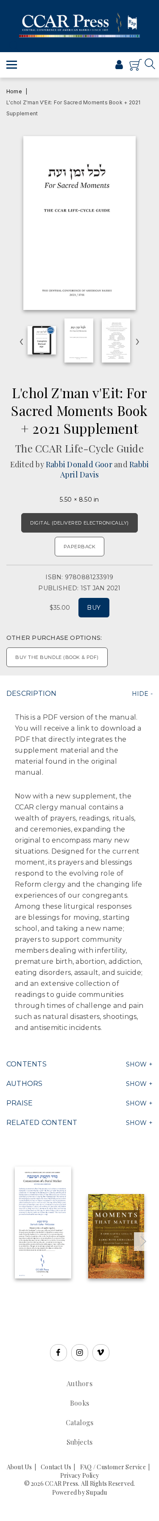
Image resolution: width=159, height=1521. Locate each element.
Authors (24, 1084)
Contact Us (56, 1467)
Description (31, 693)
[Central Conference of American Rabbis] (91, 68)
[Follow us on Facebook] (58, 1352)
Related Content (41, 1123)
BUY (94, 607)
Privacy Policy (79, 1475)
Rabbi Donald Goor (79, 464)
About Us (19, 1467)
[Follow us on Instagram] (79, 1352)
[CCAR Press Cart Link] (135, 68)
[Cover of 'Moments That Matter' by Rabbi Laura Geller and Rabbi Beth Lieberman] (116, 1236)
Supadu (96, 1492)
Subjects (80, 1441)
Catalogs (80, 1422)
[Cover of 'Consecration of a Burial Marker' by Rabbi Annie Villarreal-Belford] (43, 1222)
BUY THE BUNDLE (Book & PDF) (57, 657)
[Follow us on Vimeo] (100, 1352)
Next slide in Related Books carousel (143, 1241)
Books (79, 1402)
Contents (26, 1064)
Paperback (80, 547)
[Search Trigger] (11, 45)
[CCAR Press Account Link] (119, 65)
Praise (19, 1103)
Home (14, 91)
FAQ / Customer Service (113, 1467)
